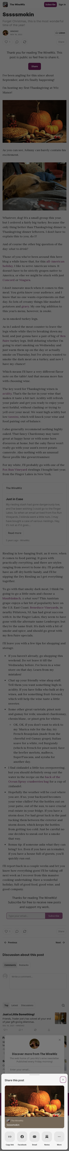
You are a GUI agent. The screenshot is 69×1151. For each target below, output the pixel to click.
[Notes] (47, 1137)
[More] (59, 1137)
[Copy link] (10, 1137)
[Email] (34, 1137)
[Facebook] (22, 1137)
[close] (63, 1079)
